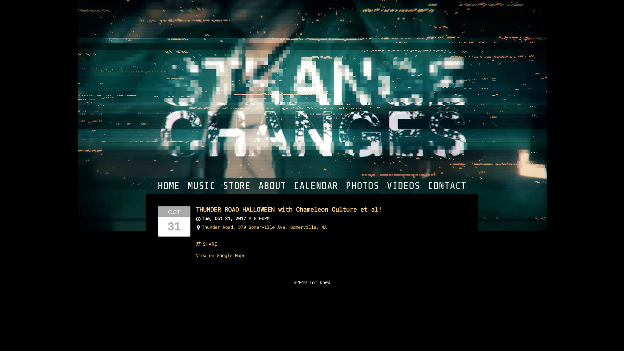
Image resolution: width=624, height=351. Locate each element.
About (272, 186)
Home (169, 186)
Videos (403, 186)
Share (210, 244)
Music (201, 186)
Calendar (316, 186)
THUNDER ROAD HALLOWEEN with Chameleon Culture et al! (289, 209)
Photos (362, 186)
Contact (447, 186)
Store (237, 186)
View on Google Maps (220, 255)
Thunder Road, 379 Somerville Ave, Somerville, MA (264, 227)
